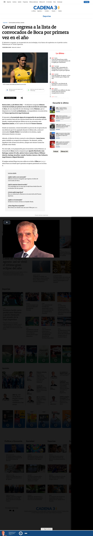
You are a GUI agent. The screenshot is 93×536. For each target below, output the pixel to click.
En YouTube (49, 2)
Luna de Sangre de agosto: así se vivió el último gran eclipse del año (61, 77)
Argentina (39, 11)
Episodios (58, 111)
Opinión (19, 2)
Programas (25, 2)
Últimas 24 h (42, 2)
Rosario (53, 11)
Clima (54, 2)
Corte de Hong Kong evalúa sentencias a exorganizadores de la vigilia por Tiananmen (61, 61)
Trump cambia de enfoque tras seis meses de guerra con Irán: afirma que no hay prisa (60, 99)
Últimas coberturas (33, 2)
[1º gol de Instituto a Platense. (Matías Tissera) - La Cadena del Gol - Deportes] (52, 110)
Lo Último (33, 11)
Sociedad (56, 74)
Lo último (60, 53)
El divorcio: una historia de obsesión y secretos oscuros (59, 84)
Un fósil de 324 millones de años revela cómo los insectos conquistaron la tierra (61, 91)
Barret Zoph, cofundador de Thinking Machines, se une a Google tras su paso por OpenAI (61, 69)
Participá (86, 2)
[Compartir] (22, 98)
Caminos (14, 2)
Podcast (55, 151)
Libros (55, 82)
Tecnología (56, 66)
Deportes (9, 2)
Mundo (60, 11)
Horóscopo (59, 2)
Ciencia (55, 88)
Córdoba (47, 11)
